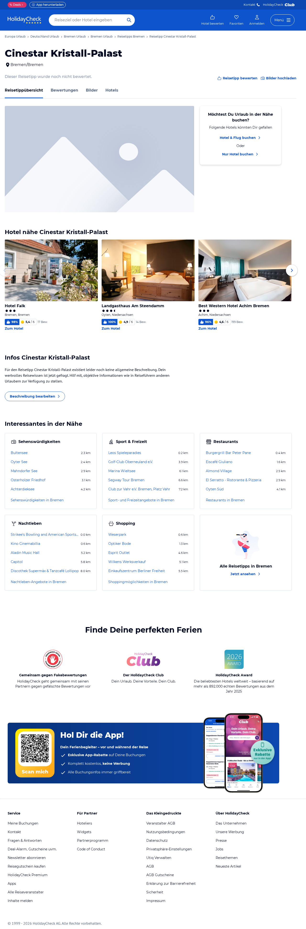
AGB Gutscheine (160, 875)
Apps (12, 883)
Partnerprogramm (92, 840)
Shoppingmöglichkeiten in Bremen (138, 582)
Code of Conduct (91, 849)
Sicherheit (154, 892)
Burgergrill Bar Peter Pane (228, 453)
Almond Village (219, 471)
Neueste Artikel (228, 866)
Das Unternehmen (231, 823)
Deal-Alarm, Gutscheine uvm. (32, 849)
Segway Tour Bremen (126, 480)
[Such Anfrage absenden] (129, 20)
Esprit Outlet (119, 553)
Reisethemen (227, 858)
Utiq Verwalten (158, 858)
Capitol (17, 562)
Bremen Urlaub (75, 36)
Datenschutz (157, 840)
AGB (150, 866)
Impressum (155, 901)
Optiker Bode (119, 543)
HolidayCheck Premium (28, 875)
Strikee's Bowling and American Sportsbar (45, 534)
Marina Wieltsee (121, 471)
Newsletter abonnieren (27, 858)
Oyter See (19, 462)
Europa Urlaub (15, 36)
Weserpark (117, 534)
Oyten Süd (215, 489)
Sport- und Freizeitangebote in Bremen (141, 500)
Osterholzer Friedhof (28, 480)
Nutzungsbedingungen (165, 832)
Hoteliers (84, 823)
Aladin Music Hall (25, 553)
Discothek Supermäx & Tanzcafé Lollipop (45, 571)
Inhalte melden (20, 901)
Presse (221, 840)
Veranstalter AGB (160, 823)
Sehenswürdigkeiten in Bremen (37, 500)
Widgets (84, 832)
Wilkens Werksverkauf (127, 562)
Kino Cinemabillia (25, 543)
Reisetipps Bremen (131, 36)
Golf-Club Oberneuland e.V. (130, 462)
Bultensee (19, 453)
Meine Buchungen (23, 823)
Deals (15, 4)
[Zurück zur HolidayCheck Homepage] (24, 20)
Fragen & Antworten (25, 840)
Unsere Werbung (230, 832)
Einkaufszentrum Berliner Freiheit (136, 571)
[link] (212, 20)
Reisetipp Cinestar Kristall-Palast (172, 36)
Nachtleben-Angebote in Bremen (38, 582)
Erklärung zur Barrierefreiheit (171, 883)
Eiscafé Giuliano (219, 462)
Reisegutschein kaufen (26, 866)
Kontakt (249, 4)
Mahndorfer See (24, 471)
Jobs (219, 849)
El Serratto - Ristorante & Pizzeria (233, 480)
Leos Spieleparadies (124, 453)
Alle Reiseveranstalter (26, 892)
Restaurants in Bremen (225, 500)
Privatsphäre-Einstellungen (169, 849)
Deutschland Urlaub (44, 36)
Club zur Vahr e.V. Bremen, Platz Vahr (139, 489)
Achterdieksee (22, 489)
